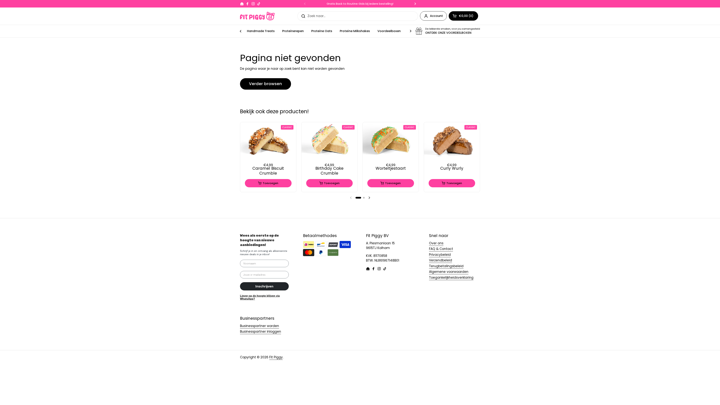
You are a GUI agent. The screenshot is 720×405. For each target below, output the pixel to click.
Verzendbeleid (440, 260)
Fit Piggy (276, 357)
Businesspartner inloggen (260, 331)
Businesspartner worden (259, 326)
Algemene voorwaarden (448, 271)
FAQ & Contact (441, 249)
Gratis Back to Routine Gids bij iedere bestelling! (360, 3)
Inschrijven (264, 286)
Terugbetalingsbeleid (446, 266)
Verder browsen (265, 83)
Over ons (436, 243)
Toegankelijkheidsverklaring (451, 277)
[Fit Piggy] (257, 16)
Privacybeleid (440, 254)
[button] (358, 198)
